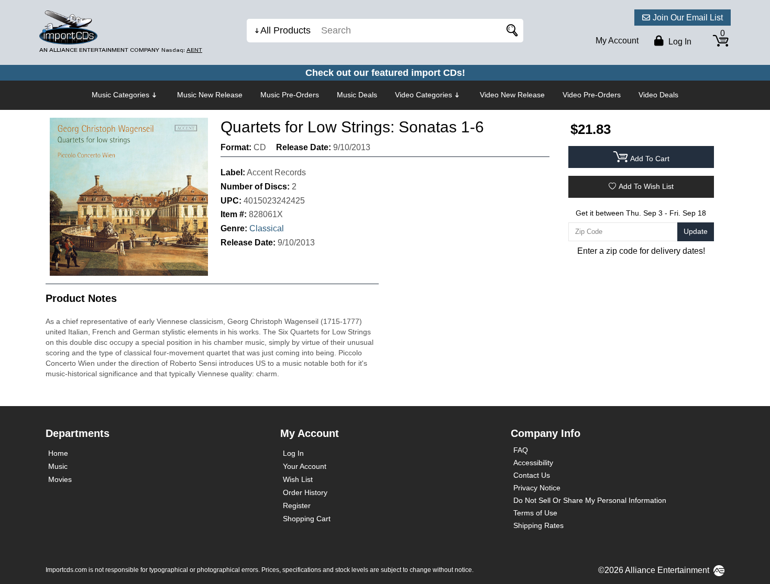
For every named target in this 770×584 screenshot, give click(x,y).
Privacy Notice (536, 488)
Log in (678, 41)
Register (297, 505)
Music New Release (210, 95)
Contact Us (531, 475)
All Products (285, 30)
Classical (266, 228)
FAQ (520, 450)
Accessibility (533, 462)
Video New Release (512, 95)
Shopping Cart (307, 518)
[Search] (510, 30)
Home (58, 453)
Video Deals (658, 95)
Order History (305, 492)
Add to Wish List (646, 186)
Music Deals (357, 95)
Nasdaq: (181, 50)
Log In (293, 453)
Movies (60, 479)
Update (696, 231)
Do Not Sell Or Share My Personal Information (589, 500)
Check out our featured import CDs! (385, 73)
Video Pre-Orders (592, 95)
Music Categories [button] (120, 95)
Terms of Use (535, 513)
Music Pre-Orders (289, 95)
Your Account (304, 466)
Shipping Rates (538, 525)
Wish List (298, 479)
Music (58, 466)
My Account (617, 40)
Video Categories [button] (423, 95)
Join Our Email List (688, 17)
